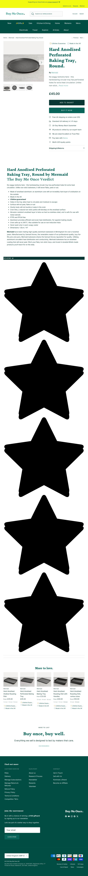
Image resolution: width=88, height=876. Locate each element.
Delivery (8, 776)
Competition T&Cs (11, 799)
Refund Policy (10, 789)
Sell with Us (57, 776)
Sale (30, 23)
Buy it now (66, 110)
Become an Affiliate (60, 783)
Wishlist (82, 6)
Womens (67, 23)
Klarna (65, 138)
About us (32, 773)
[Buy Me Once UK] (15, 14)
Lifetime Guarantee (58, 43)
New (9, 23)
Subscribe (12, 837)
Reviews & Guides (62, 864)
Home (57, 23)
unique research (52, 2)
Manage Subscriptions (13, 780)
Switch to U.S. (67, 6)
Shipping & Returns (56, 148)
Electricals (23, 30)
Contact (56, 769)
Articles (56, 30)
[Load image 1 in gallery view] (23, 61)
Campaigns (80, 867)
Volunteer (32, 786)
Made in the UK (75, 43)
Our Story (33, 769)
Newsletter (33, 780)
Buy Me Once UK (14, 861)
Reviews (9, 258)
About (66, 30)
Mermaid (11, 38)
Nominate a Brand (60, 780)
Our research (44, 746)
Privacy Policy (10, 792)
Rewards (75, 6)
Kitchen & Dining (43, 23)
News (72, 867)
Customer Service (12, 769)
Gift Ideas (80, 864)
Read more (63, 85)
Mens (78, 23)
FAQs (6, 773)
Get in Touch (58, 773)
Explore (45, 30)
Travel (34, 30)
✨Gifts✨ (20, 23)
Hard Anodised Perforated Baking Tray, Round (29, 38)
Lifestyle (72, 864)
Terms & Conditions (12, 796)
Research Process (35, 776)
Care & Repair (64, 867)
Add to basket (67, 103)
